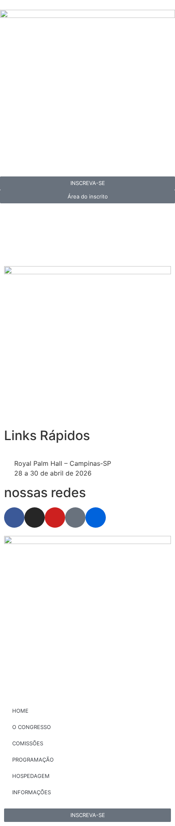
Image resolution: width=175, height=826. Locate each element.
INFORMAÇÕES (31, 792)
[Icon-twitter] (75, 517)
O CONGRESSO (31, 727)
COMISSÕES (27, 743)
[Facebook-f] (14, 517)
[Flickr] (95, 517)
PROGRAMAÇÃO (33, 759)
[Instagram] (34, 517)
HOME (20, 710)
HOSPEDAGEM (31, 776)
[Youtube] (55, 517)
